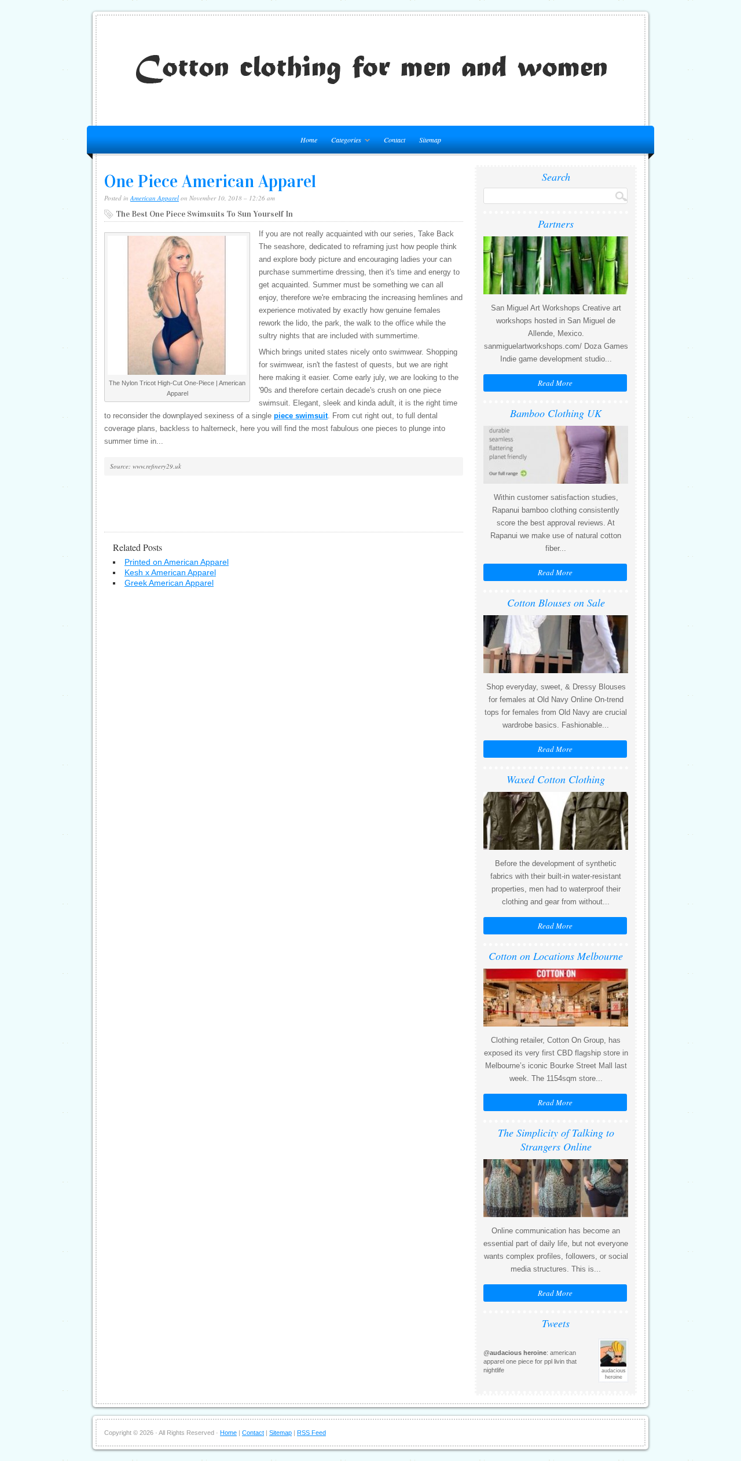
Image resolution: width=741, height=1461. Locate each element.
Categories (343, 141)
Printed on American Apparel (176, 562)
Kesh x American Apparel (170, 572)
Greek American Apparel (169, 582)
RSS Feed (311, 1432)
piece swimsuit (301, 415)
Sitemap (430, 139)
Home (228, 1432)
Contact (394, 139)
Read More (555, 383)
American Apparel (154, 197)
